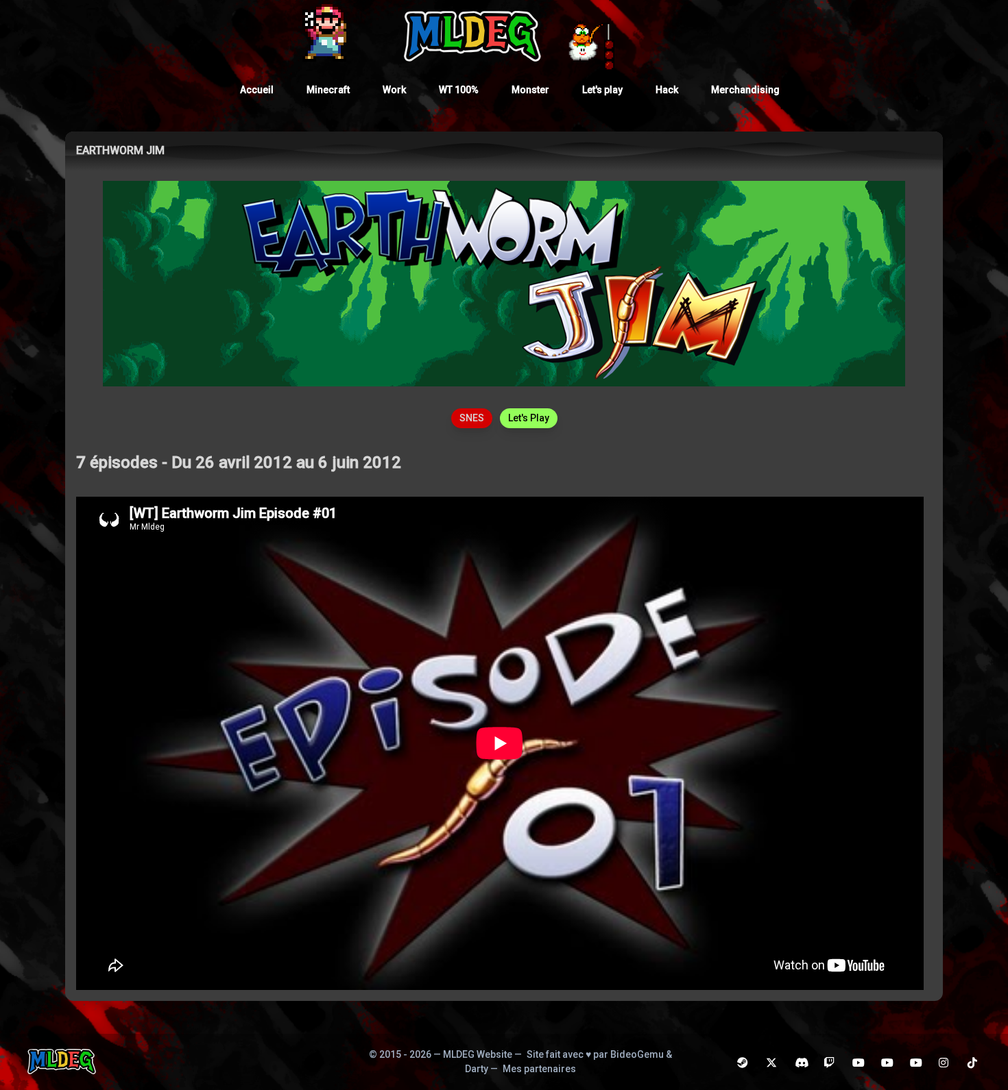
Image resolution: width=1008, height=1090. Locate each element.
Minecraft (328, 89)
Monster (530, 89)
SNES (471, 417)
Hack (667, 89)
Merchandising (745, 89)
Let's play (602, 89)
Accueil (257, 89)
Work (394, 89)
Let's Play (528, 417)
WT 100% (459, 89)
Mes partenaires (539, 1068)
